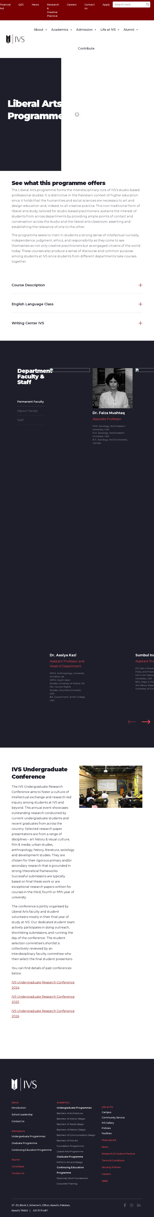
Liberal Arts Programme (70, 1151)
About (38, 29)
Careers (72, 4)
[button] (146, 722)
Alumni (129, 29)
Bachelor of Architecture (70, 1113)
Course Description (28, 285)
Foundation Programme (70, 1146)
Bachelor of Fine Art (67, 1140)
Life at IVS (108, 29)
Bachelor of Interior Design (71, 1118)
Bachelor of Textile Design (70, 1124)
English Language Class (33, 304)
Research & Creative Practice (53, 10)
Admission (84, 29)
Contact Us (90, 6)
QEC (21, 4)
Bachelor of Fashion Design (71, 1129)
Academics (59, 29)
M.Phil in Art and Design (70, 1162)
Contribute (86, 48)
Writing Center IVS (28, 323)
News (35, 4)
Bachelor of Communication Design (76, 1135)
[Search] (147, 4)
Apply (106, 4)
